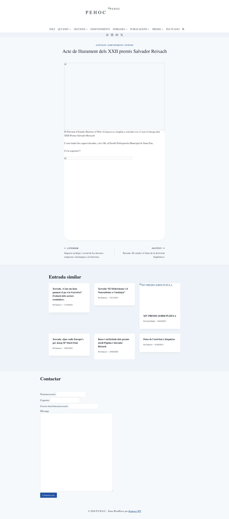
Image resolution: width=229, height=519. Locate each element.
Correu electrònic (54, 406)
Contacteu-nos (48, 495)
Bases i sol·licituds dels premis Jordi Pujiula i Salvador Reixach (113, 342)
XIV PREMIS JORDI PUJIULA (159, 316)
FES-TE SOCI (173, 29)
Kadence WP (134, 511)
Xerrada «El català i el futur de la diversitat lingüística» (144, 252)
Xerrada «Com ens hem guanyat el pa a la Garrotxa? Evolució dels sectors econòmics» (67, 294)
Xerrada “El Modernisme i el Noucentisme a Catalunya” (113, 290)
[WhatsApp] (107, 34)
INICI (52, 29)
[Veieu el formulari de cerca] (183, 29)
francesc (58, 304)
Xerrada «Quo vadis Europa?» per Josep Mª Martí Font (68, 341)
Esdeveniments (115, 45)
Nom (48, 394)
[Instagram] (112, 34)
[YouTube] (116, 34)
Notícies (129, 45)
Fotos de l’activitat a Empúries (159, 339)
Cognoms (44, 400)
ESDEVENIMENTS (100, 29)
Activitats (101, 45)
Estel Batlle (150, 321)
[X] (121, 34)
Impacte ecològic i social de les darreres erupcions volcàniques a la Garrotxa (83, 252)
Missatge (44, 411)
